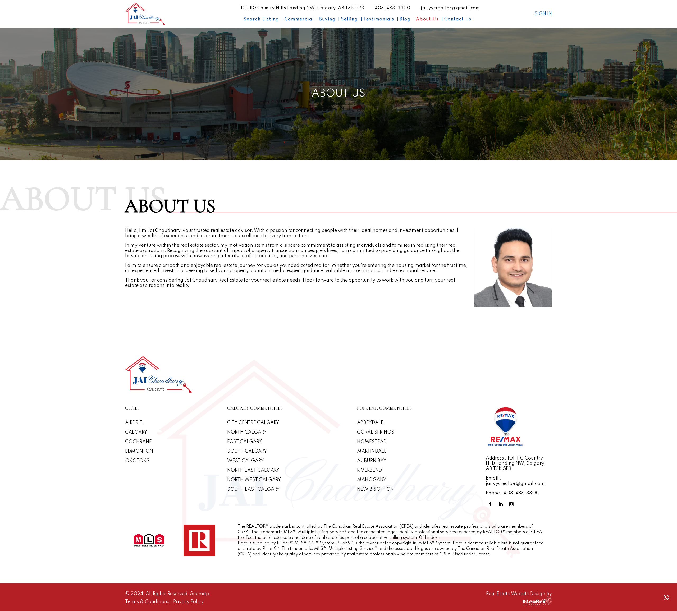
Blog (405, 19)
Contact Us (458, 19)
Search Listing (261, 19)
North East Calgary (253, 470)
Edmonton (139, 451)
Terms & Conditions (147, 601)
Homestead (372, 441)
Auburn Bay (371, 460)
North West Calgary (254, 479)
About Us (427, 19)
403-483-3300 (392, 8)
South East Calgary (253, 489)
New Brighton (375, 489)
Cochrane (138, 441)
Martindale (372, 451)
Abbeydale (370, 422)
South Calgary (247, 451)
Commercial (299, 19)
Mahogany (371, 479)
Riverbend (369, 470)
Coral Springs (375, 432)
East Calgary (244, 441)
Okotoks (137, 460)
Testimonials (378, 19)
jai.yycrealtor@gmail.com (450, 8)
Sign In (543, 13)
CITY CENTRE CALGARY (253, 422)
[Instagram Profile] (512, 504)
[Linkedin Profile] (501, 504)
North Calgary (247, 432)
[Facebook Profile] (491, 504)
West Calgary (245, 460)
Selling (349, 19)
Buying (327, 19)
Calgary (136, 432)
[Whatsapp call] (666, 598)
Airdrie (133, 422)
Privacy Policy (188, 601)
